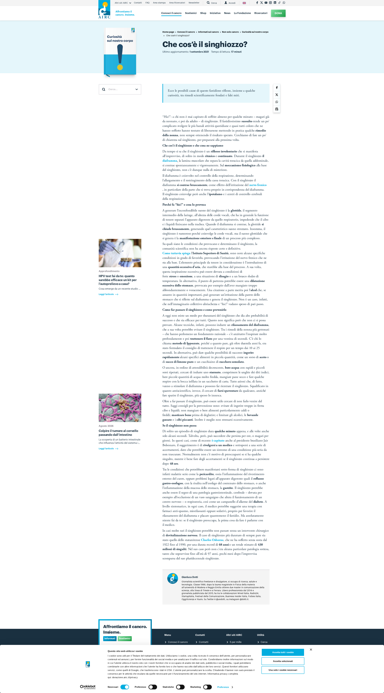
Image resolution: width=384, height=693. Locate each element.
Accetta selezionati (283, 661)
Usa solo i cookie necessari (283, 670)
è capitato (218, 440)
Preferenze (223, 687)
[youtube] (266, 3)
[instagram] (270, 3)
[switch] (152, 687)
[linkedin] (275, 3)
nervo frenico (258, 185)
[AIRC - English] (244, 3)
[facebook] (257, 3)
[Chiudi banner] (311, 649)
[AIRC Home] (104, 10)
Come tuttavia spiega (176, 253)
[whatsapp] (284, 3)
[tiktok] (279, 3)
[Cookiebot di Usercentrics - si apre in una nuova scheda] (88, 687)
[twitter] (261, 3)
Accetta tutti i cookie (283, 652)
